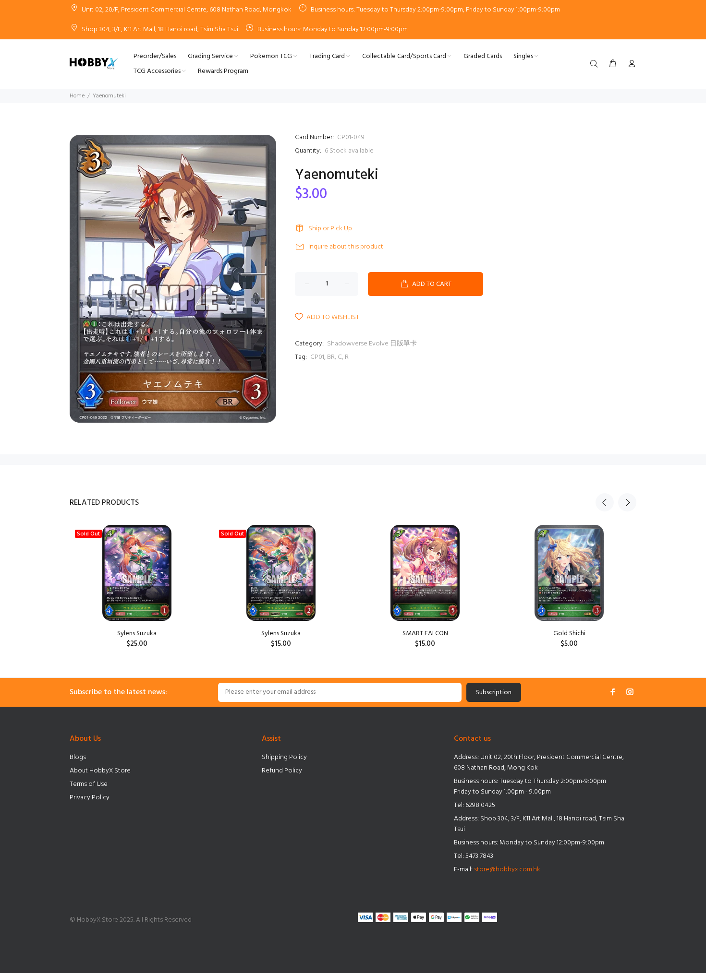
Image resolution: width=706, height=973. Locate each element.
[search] (596, 64)
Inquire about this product (345, 246)
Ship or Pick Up (330, 228)
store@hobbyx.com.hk (507, 869)
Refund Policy (282, 770)
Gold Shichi (569, 633)
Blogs (78, 757)
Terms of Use (89, 784)
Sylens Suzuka (137, 633)
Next (627, 502)
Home (77, 96)
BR (331, 357)
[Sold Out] (136, 573)
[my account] (629, 64)
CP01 (317, 357)
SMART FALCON (425, 633)
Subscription (493, 692)
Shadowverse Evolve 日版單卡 (372, 343)
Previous (605, 502)
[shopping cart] (612, 64)
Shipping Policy (284, 757)
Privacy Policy (90, 797)
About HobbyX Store (100, 770)
